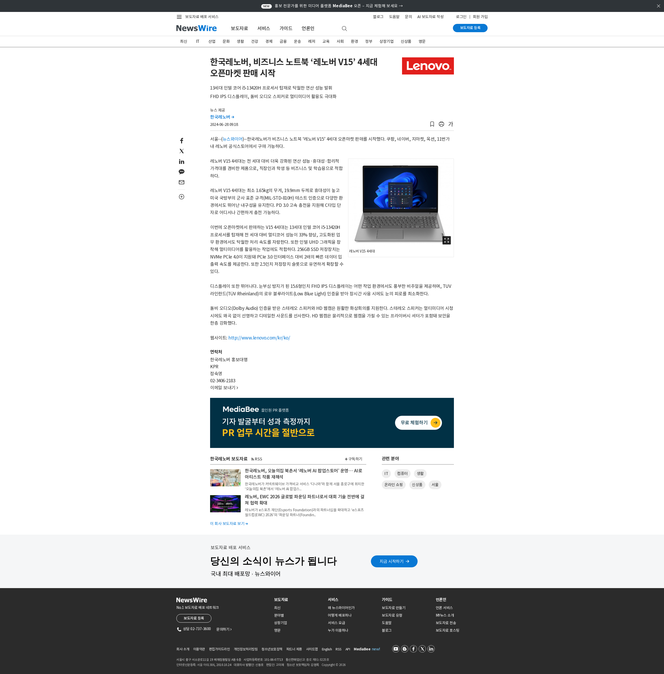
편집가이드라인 (219, 649)
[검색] (344, 29)
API (347, 649)
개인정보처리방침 (246, 649)
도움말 (394, 16)
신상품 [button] (417, 484)
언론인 (308, 28)
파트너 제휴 (294, 649)
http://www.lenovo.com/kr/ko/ (259, 338)
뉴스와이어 (233, 139)
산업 (211, 41)
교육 (325, 41)
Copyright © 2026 (334, 665)
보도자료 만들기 (393, 607)
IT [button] (386, 473)
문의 (408, 16)
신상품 (406, 41)
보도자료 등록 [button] (194, 618)
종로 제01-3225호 (317, 660)
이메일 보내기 (224, 388)
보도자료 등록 (470, 27)
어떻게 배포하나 (339, 615)
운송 (297, 41)
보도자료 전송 (446, 623)
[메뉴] (180, 17)
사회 (340, 41)
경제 (268, 41)
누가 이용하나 (338, 630)
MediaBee (362, 649)
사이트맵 (312, 649)
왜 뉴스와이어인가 (341, 607)
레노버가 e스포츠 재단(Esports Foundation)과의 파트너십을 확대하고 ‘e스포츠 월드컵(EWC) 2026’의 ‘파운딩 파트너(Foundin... (304, 512)
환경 (354, 41)
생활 (240, 41)
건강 (254, 41)
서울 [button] (435, 484)
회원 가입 (480, 16)
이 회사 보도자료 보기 (229, 523)
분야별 (279, 615)
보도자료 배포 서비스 (202, 16)
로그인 (461, 16)
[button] (432, 124)
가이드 (286, 28)
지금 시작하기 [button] (392, 561)
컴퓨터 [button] (402, 473)
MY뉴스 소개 (445, 615)
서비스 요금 (336, 623)
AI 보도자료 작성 (430, 16)
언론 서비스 (444, 607)
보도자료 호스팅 (447, 630)
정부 (368, 41)
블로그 (378, 16)
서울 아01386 (206, 665)
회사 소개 (182, 649)
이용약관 (199, 649)
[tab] (299, 599)
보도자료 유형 (392, 615)
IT (197, 41)
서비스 (263, 28)
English (327, 649)
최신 (183, 41)
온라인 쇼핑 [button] (393, 484)
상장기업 (386, 41)
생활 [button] (420, 473)
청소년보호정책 (271, 649)
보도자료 (239, 28)
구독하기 (355, 459)
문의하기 (223, 629)
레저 (311, 41)
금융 (283, 41)
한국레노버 (222, 117)
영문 (422, 41)
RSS (258, 459)
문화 (226, 41)
